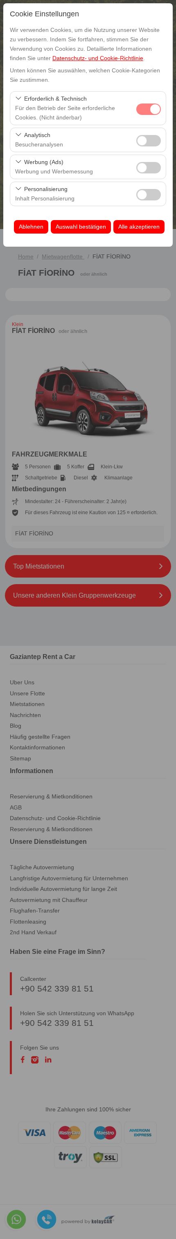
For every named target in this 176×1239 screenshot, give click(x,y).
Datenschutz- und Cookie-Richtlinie (97, 58)
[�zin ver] (148, 139)
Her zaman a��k (148, 109)
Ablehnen (31, 226)
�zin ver (148, 140)
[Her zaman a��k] (148, 108)
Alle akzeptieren (139, 226)
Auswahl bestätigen (81, 226)
